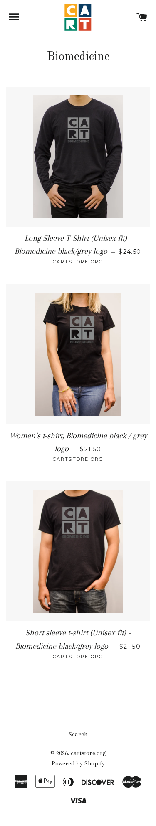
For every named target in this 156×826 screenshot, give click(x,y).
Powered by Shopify (78, 763)
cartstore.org (88, 753)
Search (78, 734)
